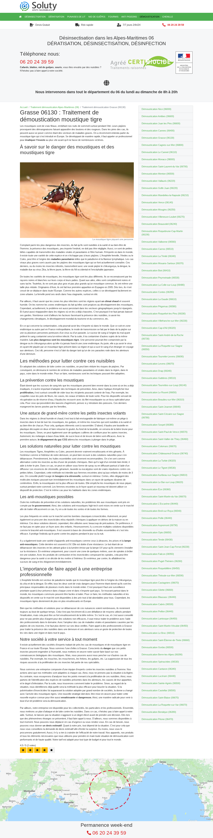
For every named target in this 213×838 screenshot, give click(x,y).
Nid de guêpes (96, 16)
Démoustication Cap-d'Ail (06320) (159, 328)
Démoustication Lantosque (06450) (159, 618)
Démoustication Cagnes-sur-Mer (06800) (162, 145)
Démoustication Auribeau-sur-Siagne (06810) (164, 475)
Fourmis (113, 16)
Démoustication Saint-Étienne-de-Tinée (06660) (166, 640)
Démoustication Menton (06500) (158, 173)
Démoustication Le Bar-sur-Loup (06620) (162, 482)
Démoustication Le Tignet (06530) (159, 467)
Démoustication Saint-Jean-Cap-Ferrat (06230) (165, 546)
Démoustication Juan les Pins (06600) (161, 123)
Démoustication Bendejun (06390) (159, 712)
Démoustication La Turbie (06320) (159, 460)
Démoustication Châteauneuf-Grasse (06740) (165, 453)
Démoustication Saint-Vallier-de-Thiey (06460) (165, 439)
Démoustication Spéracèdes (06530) (160, 661)
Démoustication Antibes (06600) (158, 116)
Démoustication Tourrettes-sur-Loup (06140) (164, 385)
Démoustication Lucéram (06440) (159, 676)
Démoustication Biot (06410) (156, 270)
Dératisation (56, 16)
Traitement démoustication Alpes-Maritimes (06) (54, 107)
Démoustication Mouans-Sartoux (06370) (163, 263)
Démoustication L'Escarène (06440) (160, 503)
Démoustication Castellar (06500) (159, 690)
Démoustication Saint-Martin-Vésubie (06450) (165, 625)
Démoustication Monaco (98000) (158, 159)
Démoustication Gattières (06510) (159, 378)
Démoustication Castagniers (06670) (160, 582)
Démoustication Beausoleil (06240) (159, 224)
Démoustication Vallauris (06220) (158, 181)
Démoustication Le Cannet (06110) (159, 152)
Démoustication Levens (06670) (158, 363)
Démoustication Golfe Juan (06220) (160, 188)
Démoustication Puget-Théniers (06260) (162, 561)
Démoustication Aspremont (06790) (160, 525)
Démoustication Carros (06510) (158, 249)
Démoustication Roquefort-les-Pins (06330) (164, 313)
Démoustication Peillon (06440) (157, 611)
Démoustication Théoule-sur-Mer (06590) (163, 575)
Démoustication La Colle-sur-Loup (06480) (163, 284)
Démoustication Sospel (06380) (158, 424)
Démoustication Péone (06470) (157, 719)
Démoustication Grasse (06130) (158, 137)
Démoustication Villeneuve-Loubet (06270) (163, 216)
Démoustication (149, 16)
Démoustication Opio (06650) (156, 532)
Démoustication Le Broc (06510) (158, 633)
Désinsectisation (35, 16)
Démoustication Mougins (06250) (158, 209)
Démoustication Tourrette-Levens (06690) (163, 356)
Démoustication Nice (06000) (156, 109)
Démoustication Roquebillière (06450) (161, 568)
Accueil (23, 107)
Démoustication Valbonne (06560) (159, 241)
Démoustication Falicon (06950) (158, 554)
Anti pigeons (129, 16)
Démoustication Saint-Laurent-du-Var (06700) (165, 166)
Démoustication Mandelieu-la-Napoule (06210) (165, 195)
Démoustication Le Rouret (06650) (159, 392)
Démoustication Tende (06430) (157, 539)
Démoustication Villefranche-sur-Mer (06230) (164, 320)
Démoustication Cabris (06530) (157, 604)
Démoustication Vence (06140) (157, 202)
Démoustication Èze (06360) (156, 489)
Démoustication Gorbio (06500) (157, 647)
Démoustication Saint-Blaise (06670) (160, 697)
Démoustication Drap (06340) (157, 371)
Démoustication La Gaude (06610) (159, 299)
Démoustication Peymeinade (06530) (160, 277)
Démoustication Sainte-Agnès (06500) (161, 683)
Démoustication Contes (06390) (158, 292)
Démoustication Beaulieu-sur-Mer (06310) (163, 399)
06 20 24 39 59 (175, 25)
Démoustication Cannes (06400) (158, 130)
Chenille (167, 16)
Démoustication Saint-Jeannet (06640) (161, 406)
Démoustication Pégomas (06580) (159, 306)
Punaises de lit (76, 16)
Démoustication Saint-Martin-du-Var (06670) (164, 496)
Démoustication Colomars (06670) (159, 446)
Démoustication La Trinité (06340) (159, 256)
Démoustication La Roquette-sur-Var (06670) (164, 704)
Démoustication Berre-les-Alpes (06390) (162, 654)
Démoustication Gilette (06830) (157, 590)
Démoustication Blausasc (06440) (159, 597)
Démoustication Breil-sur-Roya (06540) (161, 511)
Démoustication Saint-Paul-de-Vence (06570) (164, 432)
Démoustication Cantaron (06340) (159, 669)
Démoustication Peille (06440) (157, 518)
